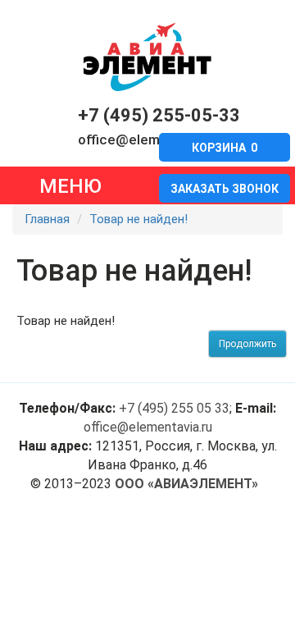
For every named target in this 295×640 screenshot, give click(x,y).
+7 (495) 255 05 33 (174, 408)
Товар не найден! (138, 219)
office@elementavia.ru (149, 139)
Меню (70, 186)
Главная (47, 219)
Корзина (224, 147)
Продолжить (247, 344)
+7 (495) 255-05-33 (159, 115)
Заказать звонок (224, 188)
